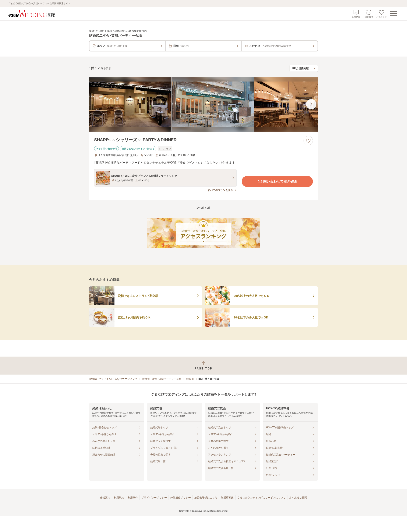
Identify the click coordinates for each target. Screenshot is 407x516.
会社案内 (105, 497)
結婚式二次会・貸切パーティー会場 (161, 379)
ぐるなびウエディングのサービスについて (261, 497)
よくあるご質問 (298, 497)
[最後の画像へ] (311, 104)
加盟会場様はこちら (205, 497)
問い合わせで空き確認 (280, 181)
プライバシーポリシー (154, 497)
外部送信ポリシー (180, 497)
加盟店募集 (227, 497)
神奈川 (190, 379)
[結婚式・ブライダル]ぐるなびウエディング (113, 379)
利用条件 (133, 497)
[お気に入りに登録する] (308, 140)
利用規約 (119, 497)
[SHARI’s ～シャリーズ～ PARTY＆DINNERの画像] (203, 104)
